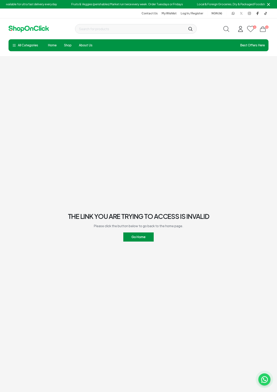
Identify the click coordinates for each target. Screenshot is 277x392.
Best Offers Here (252, 45)
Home (52, 45)
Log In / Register (192, 13)
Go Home (138, 237)
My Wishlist (169, 13)
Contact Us (150, 13)
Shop (68, 45)
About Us (85, 45)
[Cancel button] (268, 4)
